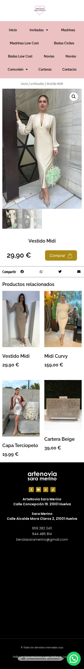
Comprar (58, 255)
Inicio (13, 30)
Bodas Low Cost (20, 56)
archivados (37, 83)
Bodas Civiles (64, 43)
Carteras (45, 69)
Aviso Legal (42, 657)
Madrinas (68, 30)
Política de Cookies (61, 657)
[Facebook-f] (31, 489)
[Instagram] (45, 489)
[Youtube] (38, 489)
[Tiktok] (53, 489)
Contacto (69, 69)
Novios (71, 56)
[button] (74, 96)
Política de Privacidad (24, 657)
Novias (49, 56)
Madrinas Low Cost (24, 43)
